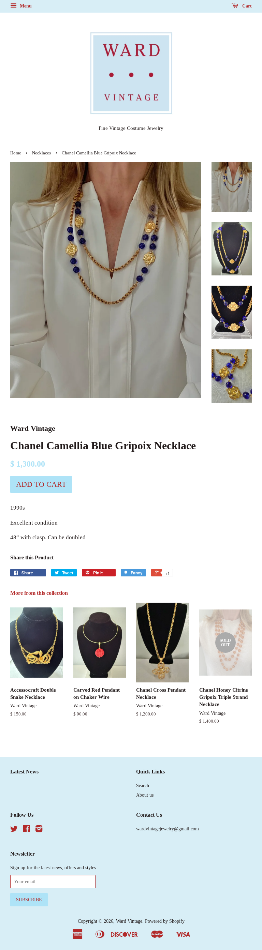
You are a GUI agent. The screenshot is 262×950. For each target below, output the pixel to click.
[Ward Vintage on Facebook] (26, 830)
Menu (25, 6)
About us (145, 795)
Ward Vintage (129, 921)
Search (142, 785)
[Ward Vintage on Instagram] (39, 830)
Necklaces (41, 153)
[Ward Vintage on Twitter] (14, 830)
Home (15, 153)
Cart (246, 6)
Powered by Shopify (165, 921)
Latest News (24, 771)
